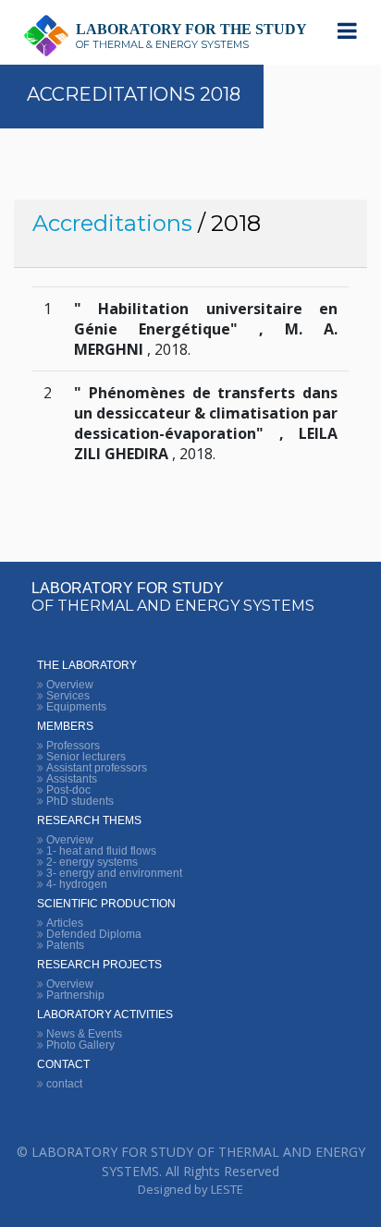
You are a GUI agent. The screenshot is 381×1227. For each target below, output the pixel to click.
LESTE (227, 1189)
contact (64, 1083)
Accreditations (112, 223)
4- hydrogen (76, 884)
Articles (64, 923)
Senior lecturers (86, 756)
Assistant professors (96, 767)
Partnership (75, 995)
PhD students (80, 801)
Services (68, 695)
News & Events (84, 1033)
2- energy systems (92, 862)
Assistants (71, 778)
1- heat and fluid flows (101, 850)
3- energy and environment (114, 873)
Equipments (76, 706)
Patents (65, 945)
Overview (69, 684)
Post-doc (68, 790)
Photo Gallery (80, 1045)
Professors (73, 745)
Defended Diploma (93, 934)
